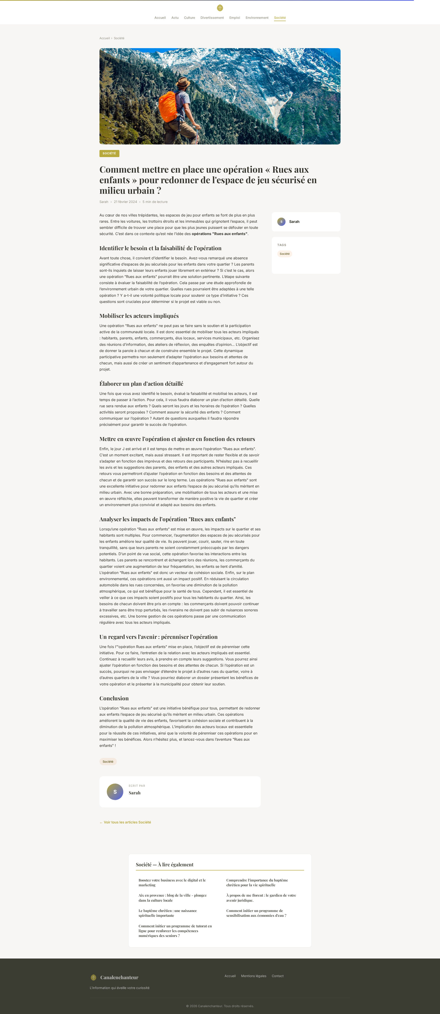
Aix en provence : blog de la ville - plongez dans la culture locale (172, 897)
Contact (278, 976)
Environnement (257, 17)
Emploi (234, 17)
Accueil (160, 17)
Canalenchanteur (119, 977)
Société (280, 17)
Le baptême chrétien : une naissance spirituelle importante (168, 913)
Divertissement (212, 17)
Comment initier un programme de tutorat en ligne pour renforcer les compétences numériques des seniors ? (175, 931)
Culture (189, 17)
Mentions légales (253, 976)
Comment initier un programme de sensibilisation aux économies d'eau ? (256, 913)
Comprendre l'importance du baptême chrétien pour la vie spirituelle (257, 882)
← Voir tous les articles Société (125, 822)
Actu (175, 17)
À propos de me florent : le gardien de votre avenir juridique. (261, 897)
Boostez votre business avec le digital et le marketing (172, 882)
